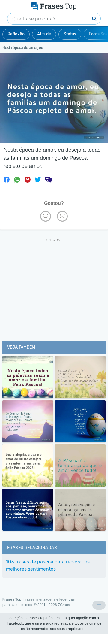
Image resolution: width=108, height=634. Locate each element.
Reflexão (16, 34)
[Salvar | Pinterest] (27, 179)
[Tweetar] (37, 179)
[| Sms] (48, 179)
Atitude (44, 34)
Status (70, 34)
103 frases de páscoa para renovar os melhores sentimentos (48, 565)
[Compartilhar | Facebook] (6, 179)
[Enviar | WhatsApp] (17, 179)
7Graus (64, 605)
